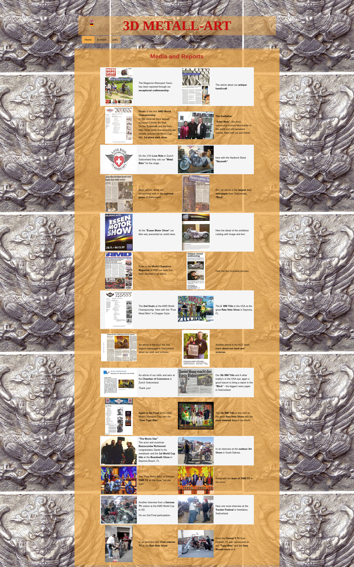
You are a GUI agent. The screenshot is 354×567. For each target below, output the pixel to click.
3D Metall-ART (177, 25)
